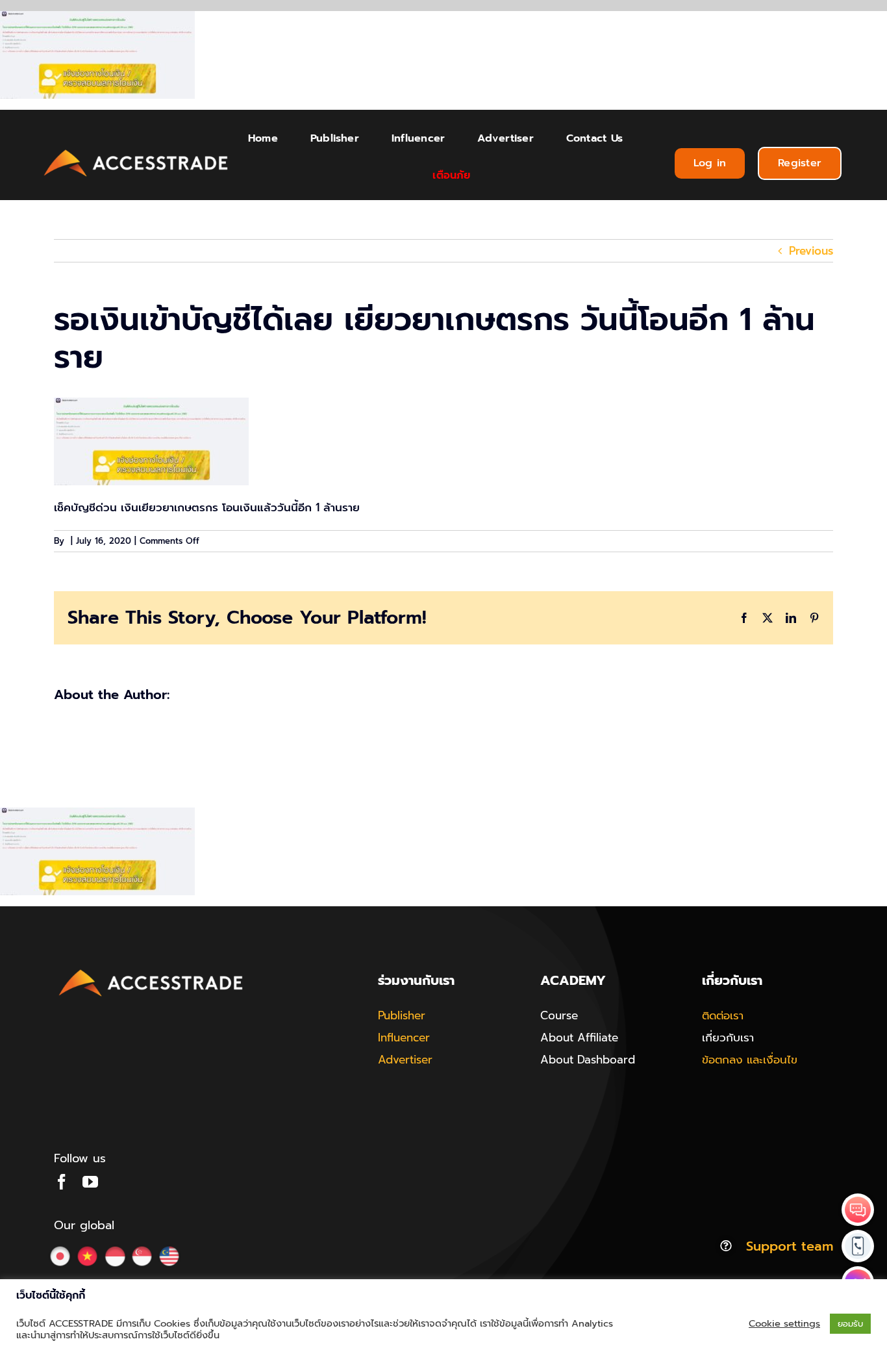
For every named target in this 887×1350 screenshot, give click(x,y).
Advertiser (405, 1059)
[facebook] (61, 1182)
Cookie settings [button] (784, 1323)
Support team (789, 1246)
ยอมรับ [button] (850, 1324)
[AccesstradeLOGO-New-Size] (136, 150)
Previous (811, 250)
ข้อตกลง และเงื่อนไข (749, 1059)
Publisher (401, 1015)
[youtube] (90, 1182)
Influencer (404, 1037)
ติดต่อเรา (722, 1015)
